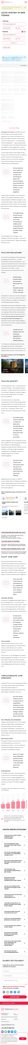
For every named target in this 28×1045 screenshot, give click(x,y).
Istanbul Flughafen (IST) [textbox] (10, 24)
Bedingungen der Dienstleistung (5, 1014)
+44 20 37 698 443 (7, 1028)
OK (22, 1038)
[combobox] (14, 24)
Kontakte (16, 1019)
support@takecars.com (7, 1024)
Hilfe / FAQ (3, 1019)
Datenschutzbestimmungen (7, 1016)
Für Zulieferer (16, 1014)
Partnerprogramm (5, 1021)
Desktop (15, 1016)
